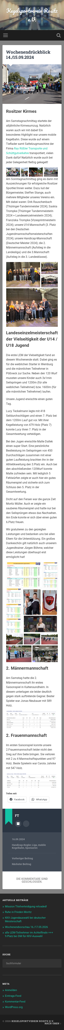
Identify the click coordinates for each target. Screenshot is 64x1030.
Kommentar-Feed (15, 1001)
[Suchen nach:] (31, 963)
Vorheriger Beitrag (22, 858)
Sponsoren (31, 847)
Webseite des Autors (26, 823)
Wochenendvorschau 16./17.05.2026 (26, 927)
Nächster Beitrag (21, 864)
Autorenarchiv (18, 823)
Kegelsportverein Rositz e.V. (32, 15)
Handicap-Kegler (21, 845)
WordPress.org (14, 1007)
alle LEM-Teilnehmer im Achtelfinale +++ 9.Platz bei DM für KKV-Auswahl (29, 934)
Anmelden (11, 990)
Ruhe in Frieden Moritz (18, 912)
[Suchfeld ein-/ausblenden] (59, 35)
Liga (34, 845)
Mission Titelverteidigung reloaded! (26, 906)
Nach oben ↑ (53, 1023)
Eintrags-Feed (13, 995)
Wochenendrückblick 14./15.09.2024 (28, 54)
